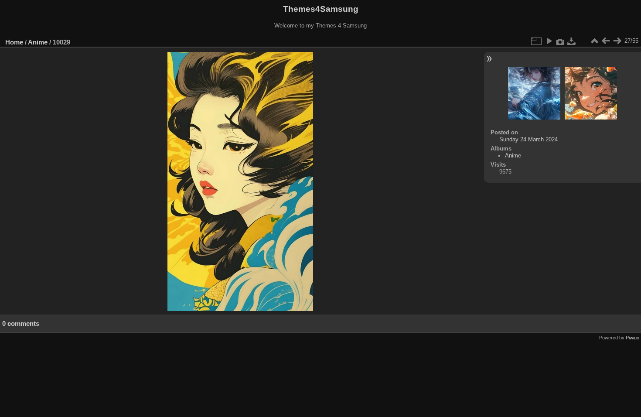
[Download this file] (571, 41)
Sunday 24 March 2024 (528, 139)
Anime (38, 42)
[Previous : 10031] (605, 41)
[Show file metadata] (560, 41)
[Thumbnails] (594, 41)
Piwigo (632, 337)
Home (14, 42)
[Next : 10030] (617, 41)
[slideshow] (549, 41)
